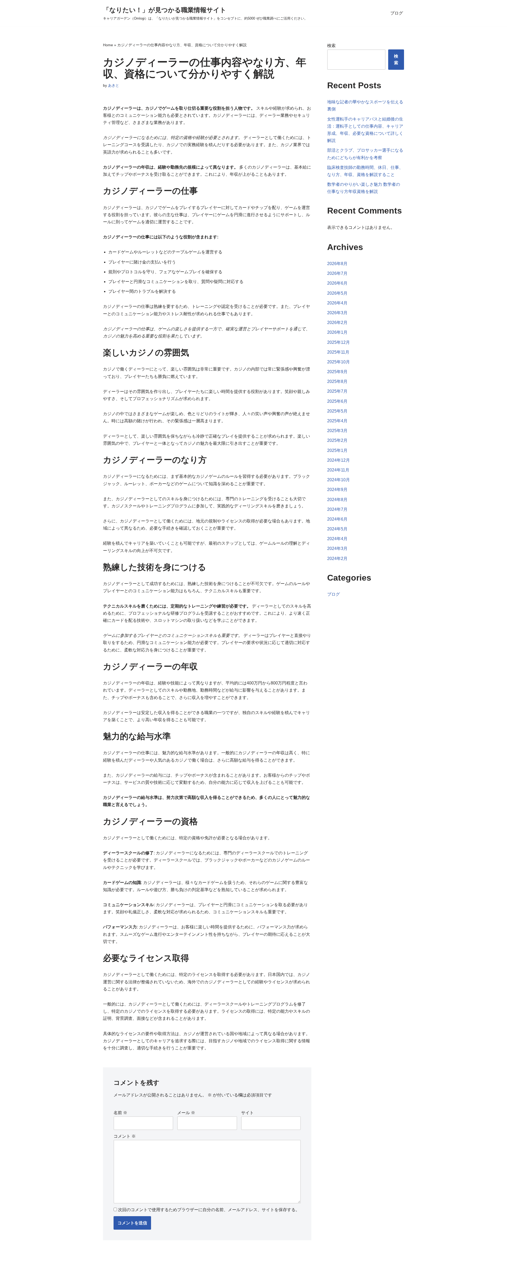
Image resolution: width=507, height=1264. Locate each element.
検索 (331, 45)
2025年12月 (338, 342)
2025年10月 (338, 362)
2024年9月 (337, 489)
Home (108, 45)
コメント (125, 1136)
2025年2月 (337, 440)
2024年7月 (337, 509)
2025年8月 (337, 381)
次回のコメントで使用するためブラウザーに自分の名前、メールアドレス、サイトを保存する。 (209, 1209)
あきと (113, 85)
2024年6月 (337, 519)
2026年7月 (337, 273)
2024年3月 (337, 548)
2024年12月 (338, 460)
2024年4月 (337, 538)
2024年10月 (338, 480)
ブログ (396, 13)
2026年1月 (337, 332)
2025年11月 (338, 352)
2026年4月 (337, 303)
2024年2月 (337, 558)
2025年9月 (337, 371)
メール (186, 1112)
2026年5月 (337, 293)
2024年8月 (337, 499)
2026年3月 (337, 313)
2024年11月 (338, 470)
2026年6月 (337, 283)
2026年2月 (337, 322)
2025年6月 (337, 401)
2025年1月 (337, 450)
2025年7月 (337, 391)
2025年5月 (337, 411)
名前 (120, 1112)
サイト (247, 1112)
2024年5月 (337, 529)
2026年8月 (337, 263)
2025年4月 (337, 421)
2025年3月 (337, 430)
